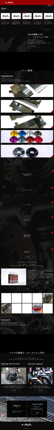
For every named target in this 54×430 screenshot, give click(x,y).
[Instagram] (10, 302)
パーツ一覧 (27, 256)
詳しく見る (14, 390)
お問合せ (47, 282)
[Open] (6, 298)
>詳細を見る (49, 5)
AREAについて (34, 46)
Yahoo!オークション (47, 328)
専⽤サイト (34, 282)
